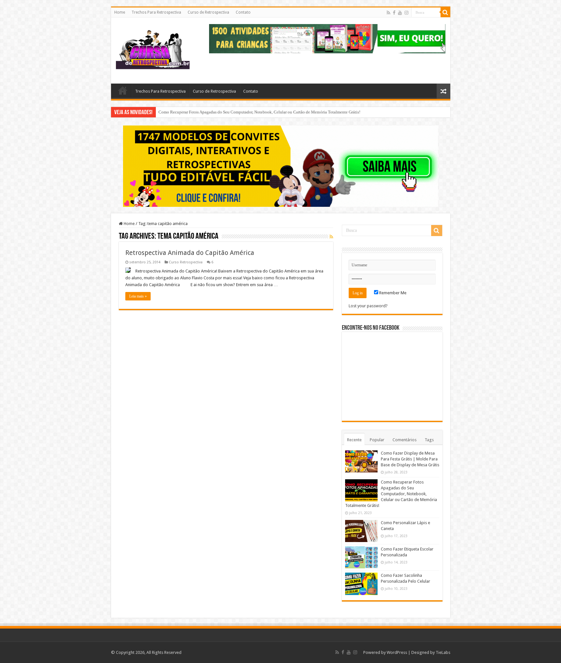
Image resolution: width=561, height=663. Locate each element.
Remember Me (392, 292)
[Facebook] (394, 13)
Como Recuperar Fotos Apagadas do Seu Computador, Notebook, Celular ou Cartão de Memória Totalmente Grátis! (259, 112)
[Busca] (445, 12)
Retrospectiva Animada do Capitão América (189, 253)
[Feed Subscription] (331, 236)
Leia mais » (138, 296)
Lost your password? (368, 305)
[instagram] (406, 13)
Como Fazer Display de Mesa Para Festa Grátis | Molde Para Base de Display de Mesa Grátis (410, 459)
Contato (243, 12)
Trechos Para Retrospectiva (156, 12)
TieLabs (443, 652)
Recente (354, 439)
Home (119, 12)
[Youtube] (400, 13)
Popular (377, 439)
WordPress (397, 652)
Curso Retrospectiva (186, 262)
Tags (429, 439)
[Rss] (388, 13)
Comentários (405, 439)
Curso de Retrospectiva (208, 12)
